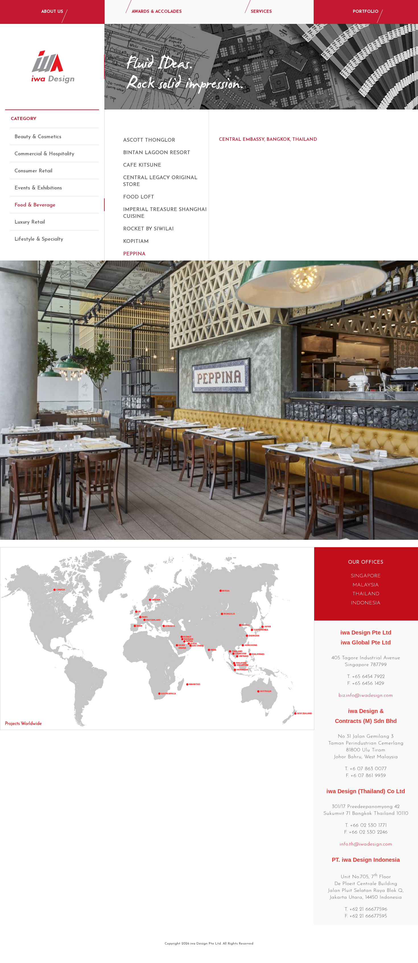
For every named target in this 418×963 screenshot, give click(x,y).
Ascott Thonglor (149, 140)
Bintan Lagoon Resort (156, 153)
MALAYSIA (366, 585)
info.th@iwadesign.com (366, 844)
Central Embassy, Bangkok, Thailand (268, 139)
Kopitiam (136, 241)
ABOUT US (52, 12)
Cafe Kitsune (142, 165)
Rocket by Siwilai (148, 229)
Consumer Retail (33, 171)
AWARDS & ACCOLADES (157, 12)
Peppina (134, 254)
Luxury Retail (30, 222)
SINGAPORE (366, 576)
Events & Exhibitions (38, 188)
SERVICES (261, 12)
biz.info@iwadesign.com (365, 695)
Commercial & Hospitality (44, 154)
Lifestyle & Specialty (39, 239)
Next (409, 398)
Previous (9, 398)
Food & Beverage (35, 205)
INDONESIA (365, 603)
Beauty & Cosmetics (38, 137)
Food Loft (138, 197)
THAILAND (365, 594)
